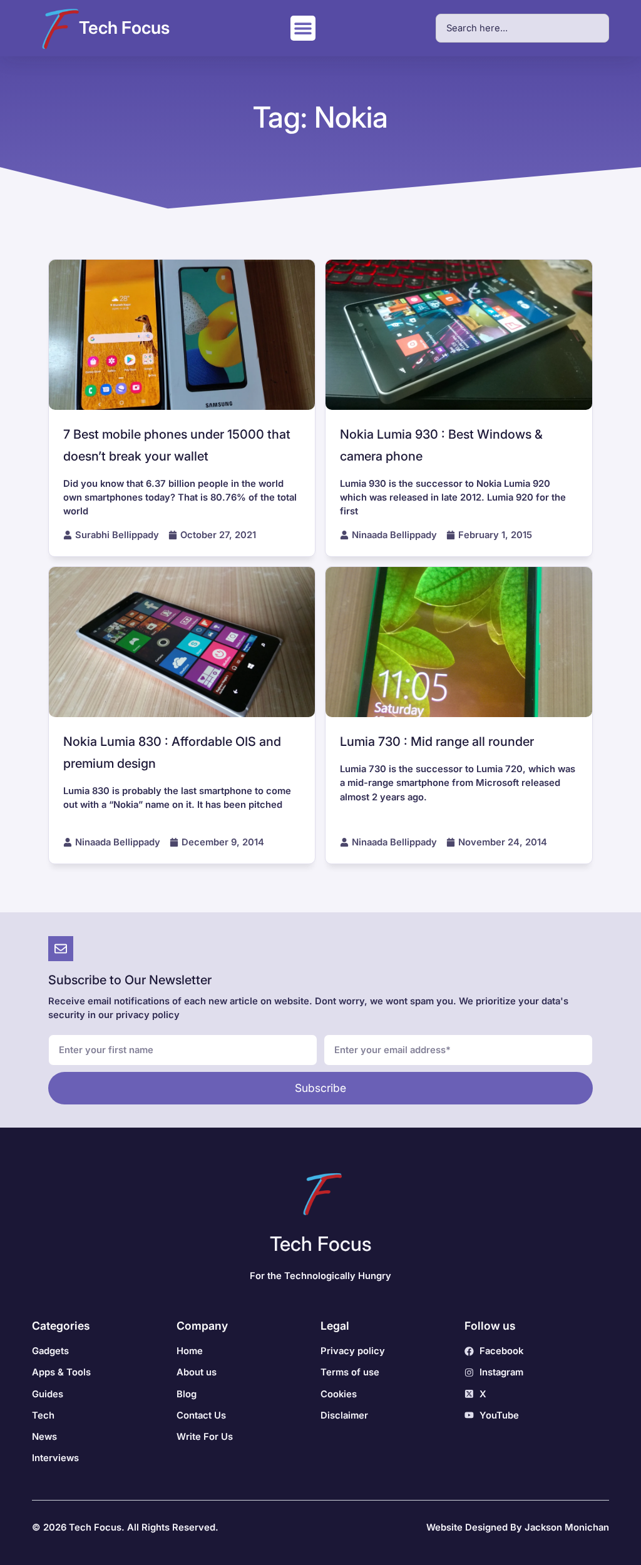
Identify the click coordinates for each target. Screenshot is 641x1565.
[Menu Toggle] (302, 28)
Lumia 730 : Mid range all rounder (437, 741)
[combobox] (522, 28)
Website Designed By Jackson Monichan (517, 1527)
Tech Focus (124, 27)
